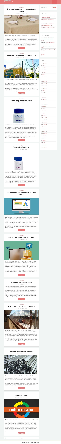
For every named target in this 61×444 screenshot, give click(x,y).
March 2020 (44, 115)
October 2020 (44, 101)
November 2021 (44, 81)
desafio (21, 13)
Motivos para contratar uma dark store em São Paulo (21, 237)
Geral (21, 145)
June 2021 (44, 92)
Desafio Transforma (7, 0)
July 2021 (43, 90)
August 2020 (44, 106)
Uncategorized (21, 7)
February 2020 (44, 117)
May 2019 (43, 126)
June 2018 (44, 140)
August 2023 (44, 63)
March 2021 (44, 97)
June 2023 (44, 67)
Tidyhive (38, 442)
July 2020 (43, 108)
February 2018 (44, 147)
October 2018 (44, 133)
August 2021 (44, 88)
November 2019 (44, 122)
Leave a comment (25, 13)
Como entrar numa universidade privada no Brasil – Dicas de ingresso (47, 39)
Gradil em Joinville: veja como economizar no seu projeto (21, 306)
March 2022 (44, 76)
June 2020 (44, 110)
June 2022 (44, 72)
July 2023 (43, 65)
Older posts (21, 438)
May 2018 (43, 142)
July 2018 (43, 138)
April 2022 (43, 74)
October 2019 (44, 124)
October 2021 (44, 83)
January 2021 (44, 99)
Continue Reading (21, 93)
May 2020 (43, 113)
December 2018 (44, 131)
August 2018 (44, 135)
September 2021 (44, 85)
